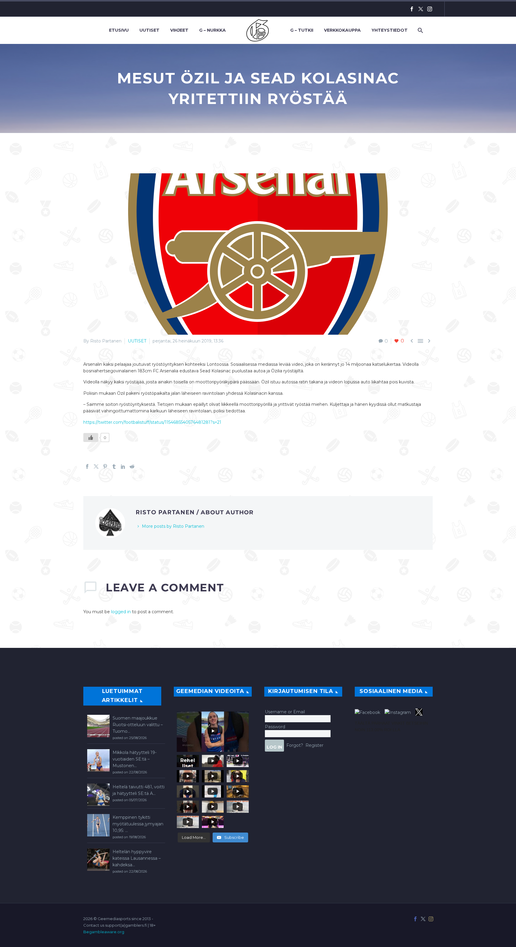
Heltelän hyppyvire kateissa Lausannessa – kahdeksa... (137, 858)
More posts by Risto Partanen (173, 526)
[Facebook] (411, 9)
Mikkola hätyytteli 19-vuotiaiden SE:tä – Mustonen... (134, 759)
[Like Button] (90, 437)
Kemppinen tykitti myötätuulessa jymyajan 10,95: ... (138, 824)
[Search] (420, 30)
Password (275, 726)
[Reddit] (132, 466)
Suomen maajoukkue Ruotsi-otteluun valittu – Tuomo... (138, 724)
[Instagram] (429, 9)
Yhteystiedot (389, 30)
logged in (121, 611)
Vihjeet (179, 30)
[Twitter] (420, 9)
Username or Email (285, 712)
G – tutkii (301, 30)
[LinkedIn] (123, 466)
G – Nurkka (212, 30)
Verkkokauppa (342, 30)
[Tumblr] (114, 466)
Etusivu (119, 30)
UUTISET (137, 341)
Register (314, 745)
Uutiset (149, 30)
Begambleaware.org (103, 931)
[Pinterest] (105, 466)
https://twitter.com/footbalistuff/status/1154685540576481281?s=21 (152, 422)
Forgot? (294, 745)
